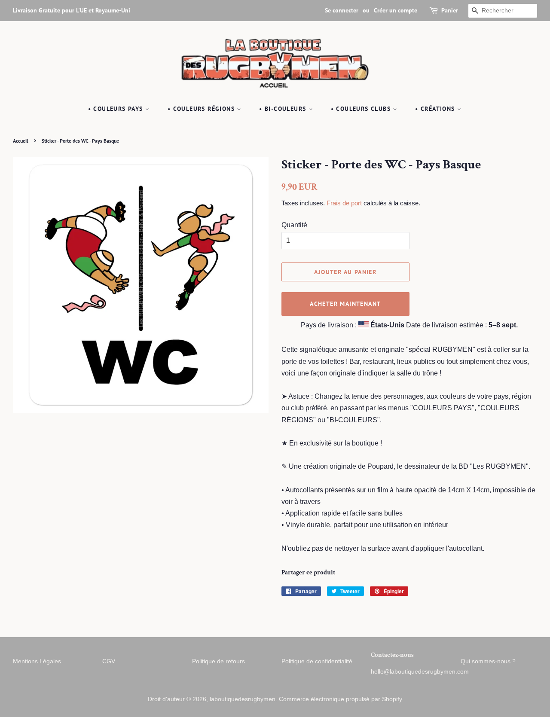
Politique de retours (218, 661)
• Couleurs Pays (116, 109)
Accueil (20, 140)
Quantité (294, 225)
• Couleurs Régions (202, 109)
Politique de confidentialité (316, 661)
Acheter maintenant (345, 304)
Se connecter (341, 10)
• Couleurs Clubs (362, 109)
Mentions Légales (37, 661)
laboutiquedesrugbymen (242, 699)
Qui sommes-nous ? (488, 661)
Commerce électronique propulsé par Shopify (340, 699)
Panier (449, 10)
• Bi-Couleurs (284, 109)
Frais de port (344, 203)
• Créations (436, 109)
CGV (108, 661)
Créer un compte (395, 10)
